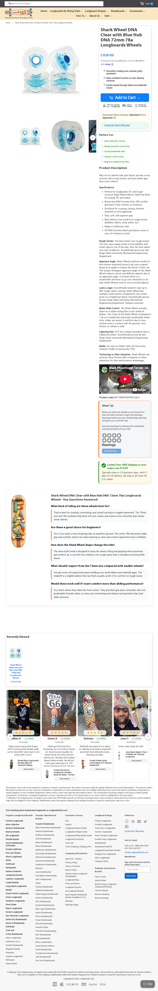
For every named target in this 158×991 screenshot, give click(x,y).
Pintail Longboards (103, 821)
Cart (149, 3)
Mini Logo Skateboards (45, 909)
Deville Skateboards (14, 945)
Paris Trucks (100, 877)
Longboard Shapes (95, 11)
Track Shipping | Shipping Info (78, 846)
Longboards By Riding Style (65, 11)
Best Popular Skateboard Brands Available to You (76, 895)
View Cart (69, 843)
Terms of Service (72, 866)
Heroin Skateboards (44, 898)
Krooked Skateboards (44, 905)
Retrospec (10, 960)
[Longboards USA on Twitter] (145, 822)
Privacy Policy (71, 862)
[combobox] (54, 3)
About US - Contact (73, 859)
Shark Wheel (11, 963)
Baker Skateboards (43, 842)
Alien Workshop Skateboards (48, 827)
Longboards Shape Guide (76, 832)
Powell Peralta (41, 927)
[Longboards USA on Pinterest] (133, 822)
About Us (94, 15)
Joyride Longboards (14, 956)
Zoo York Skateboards (45, 960)
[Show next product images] (93, 137)
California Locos (13, 941)
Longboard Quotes (73, 887)
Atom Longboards (13, 938)
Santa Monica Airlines (44, 946)
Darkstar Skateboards (45, 861)
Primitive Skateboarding (45, 931)
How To (80, 15)
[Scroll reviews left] (10, 736)
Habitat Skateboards (44, 890)
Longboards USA (86, 979)
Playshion (10, 952)
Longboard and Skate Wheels (108, 850)
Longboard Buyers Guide (76, 828)
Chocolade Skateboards (45, 853)
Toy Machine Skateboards (46, 953)
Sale (107, 15)
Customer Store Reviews (117, 125)
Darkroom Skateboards (45, 857)
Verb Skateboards (43, 957)
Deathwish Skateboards (45, 864)
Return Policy (71, 870)
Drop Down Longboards (105, 828)
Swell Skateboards (43, 949)
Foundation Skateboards (46, 875)
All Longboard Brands (74, 891)
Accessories (136, 11)
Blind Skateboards (43, 846)
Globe (38, 883)
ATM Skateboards (43, 839)
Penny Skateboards (43, 916)
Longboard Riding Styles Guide (78, 835)
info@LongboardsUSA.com (136, 852)
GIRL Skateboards (43, 879)
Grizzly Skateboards (44, 887)
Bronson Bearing (102, 894)
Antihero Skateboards (44, 835)
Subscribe (131, 876)
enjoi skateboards (43, 872)
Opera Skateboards (43, 912)
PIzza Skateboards (43, 920)
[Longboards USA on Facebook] (127, 827)
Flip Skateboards (42, 938)
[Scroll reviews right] (148, 736)
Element (39, 868)
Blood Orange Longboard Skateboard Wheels (105, 885)
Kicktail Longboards (103, 824)
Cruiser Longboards (103, 832)
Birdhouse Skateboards (45, 850)
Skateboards (118, 11)
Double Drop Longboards (105, 839)
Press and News (72, 883)
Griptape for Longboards (105, 854)
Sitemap (69, 901)
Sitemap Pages (72, 905)
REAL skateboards (43, 942)
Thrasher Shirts (101, 861)
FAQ (67, 821)
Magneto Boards (13, 949)
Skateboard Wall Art (103, 846)
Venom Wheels (101, 890)
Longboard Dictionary (74, 839)
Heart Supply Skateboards (46, 894)
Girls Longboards (102, 858)
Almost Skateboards (44, 831)
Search (68, 824)
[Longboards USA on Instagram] (126, 822)
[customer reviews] (125, 51)
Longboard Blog (72, 880)
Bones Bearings (102, 898)
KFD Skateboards (43, 901)
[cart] (142, 4)
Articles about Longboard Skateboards (76, 874)
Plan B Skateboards (44, 923)
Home (44, 11)
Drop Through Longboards (106, 835)
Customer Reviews (134, 831)
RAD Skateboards (43, 935)
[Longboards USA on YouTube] (139, 822)
